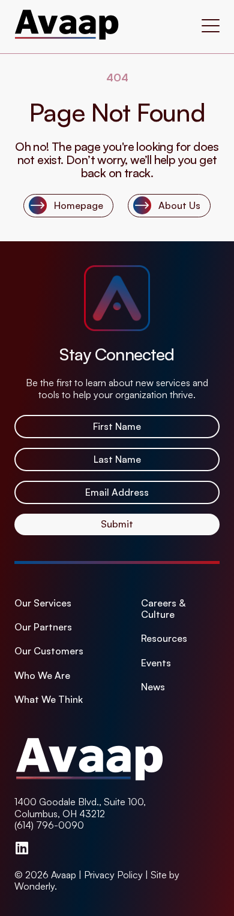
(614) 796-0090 (49, 825)
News (153, 687)
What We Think (48, 699)
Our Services (42, 603)
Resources (164, 638)
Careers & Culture (163, 608)
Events (156, 663)
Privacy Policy (113, 875)
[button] (211, 27)
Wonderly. (35, 886)
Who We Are (42, 675)
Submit (117, 524)
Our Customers (48, 651)
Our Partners (43, 627)
